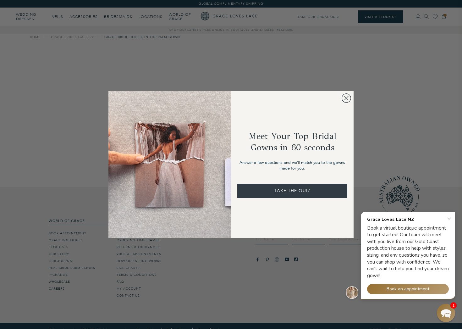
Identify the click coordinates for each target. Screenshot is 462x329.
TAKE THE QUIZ (292, 191)
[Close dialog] (346, 98)
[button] (446, 313)
